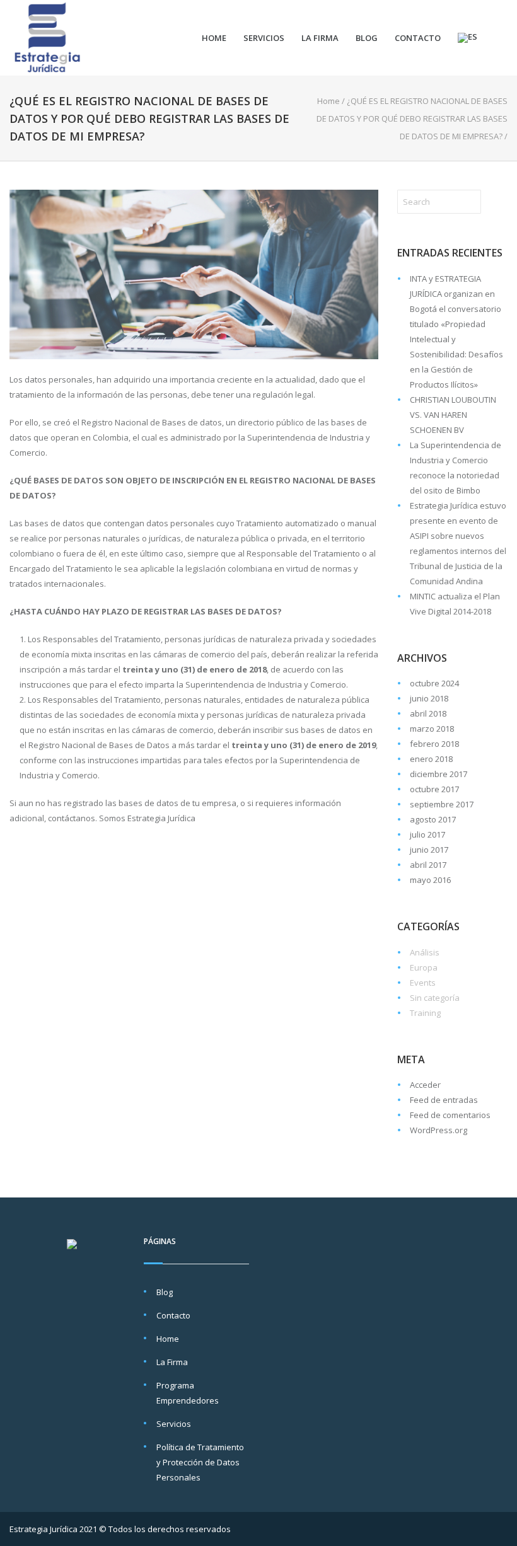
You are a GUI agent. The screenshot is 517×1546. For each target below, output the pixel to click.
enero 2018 (431, 758)
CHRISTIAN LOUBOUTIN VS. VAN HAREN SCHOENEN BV (453, 415)
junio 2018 (429, 698)
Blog (367, 37)
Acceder (425, 1084)
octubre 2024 (434, 683)
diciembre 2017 (438, 774)
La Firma (320, 37)
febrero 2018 (434, 743)
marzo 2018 (432, 728)
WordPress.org (438, 1130)
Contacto (418, 37)
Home (214, 37)
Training (425, 1012)
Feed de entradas (444, 1099)
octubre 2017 (434, 789)
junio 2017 (429, 849)
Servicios (263, 37)
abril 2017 (428, 864)
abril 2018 (428, 713)
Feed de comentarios (450, 1115)
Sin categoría (435, 997)
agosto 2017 (433, 819)
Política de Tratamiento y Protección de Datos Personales (200, 1462)
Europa (424, 967)
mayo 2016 (430, 879)
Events (423, 982)
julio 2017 (427, 834)
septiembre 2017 (441, 804)
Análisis (424, 952)
